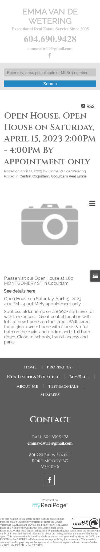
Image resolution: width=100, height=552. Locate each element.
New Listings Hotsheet (33, 377)
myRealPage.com (50, 505)
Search (50, 84)
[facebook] (50, 55)
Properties (59, 367)
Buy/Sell (79, 377)
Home (30, 367)
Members (50, 394)
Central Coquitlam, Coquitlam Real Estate (52, 176)
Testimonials (63, 386)
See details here (19, 291)
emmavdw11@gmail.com (50, 48)
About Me (27, 386)
